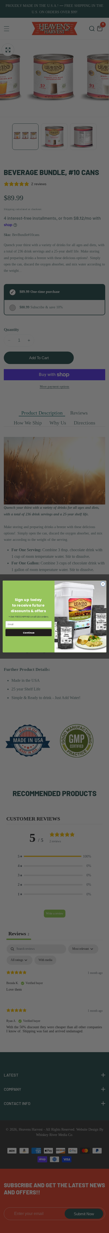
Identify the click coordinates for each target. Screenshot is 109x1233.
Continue (28, 632)
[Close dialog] (103, 584)
